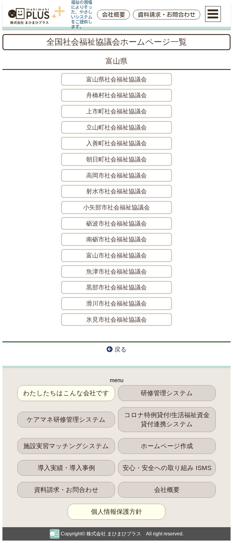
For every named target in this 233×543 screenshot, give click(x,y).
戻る (120, 349)
